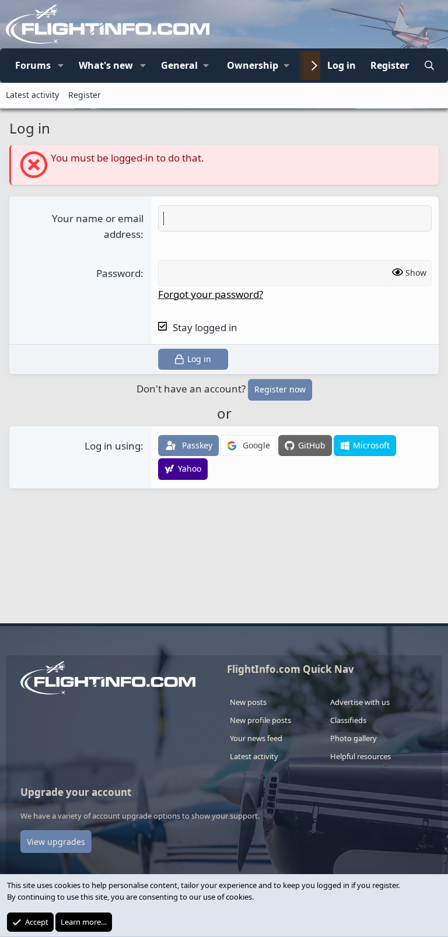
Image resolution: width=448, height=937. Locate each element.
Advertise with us (360, 702)
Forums (33, 65)
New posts (248, 702)
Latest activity (32, 94)
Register (84, 94)
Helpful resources (360, 756)
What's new (106, 65)
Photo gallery (353, 738)
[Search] (429, 65)
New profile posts (260, 720)
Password (118, 273)
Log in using (113, 445)
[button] (60, 65)
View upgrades (56, 841)
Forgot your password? (210, 294)
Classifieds (348, 720)
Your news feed (256, 738)
